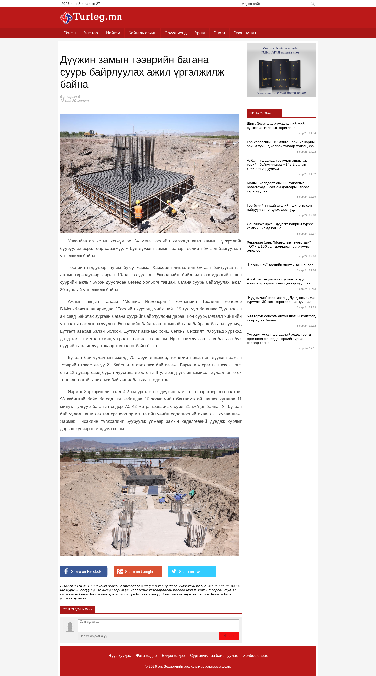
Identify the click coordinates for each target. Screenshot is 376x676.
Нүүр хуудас (119, 655)
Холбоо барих (255, 655)
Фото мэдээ (146, 655)
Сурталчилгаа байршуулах (214, 655)
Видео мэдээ (173, 655)
